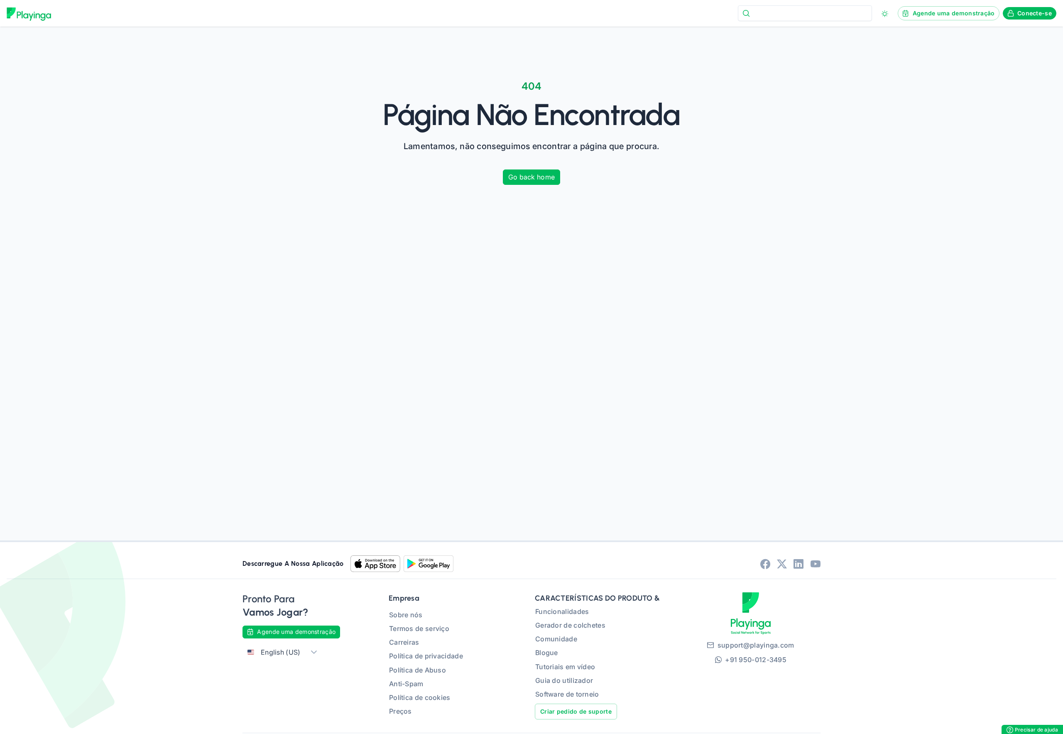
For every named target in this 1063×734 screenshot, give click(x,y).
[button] (314, 652)
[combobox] (805, 13)
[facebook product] (765, 563)
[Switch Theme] (884, 14)
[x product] (782, 563)
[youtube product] (816, 563)
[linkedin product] (798, 563)
